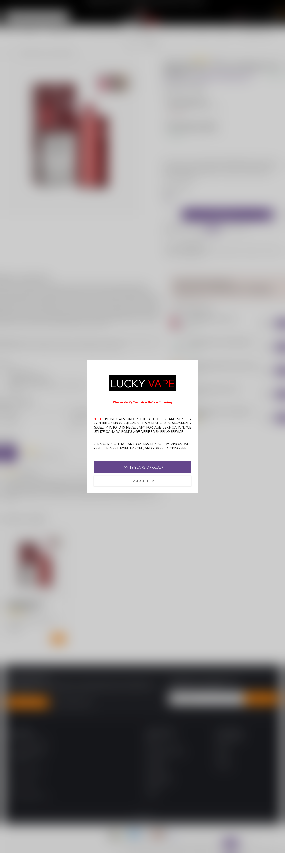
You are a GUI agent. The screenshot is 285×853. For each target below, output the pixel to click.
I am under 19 (143, 481)
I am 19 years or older (142, 467)
